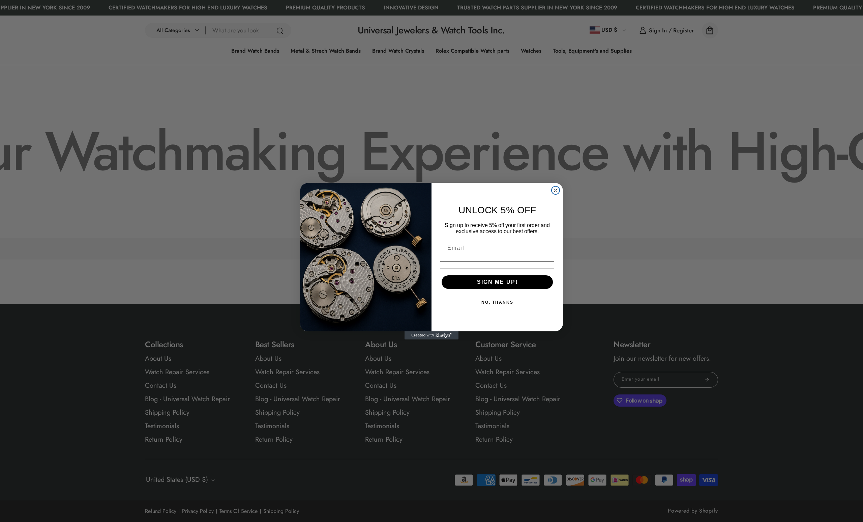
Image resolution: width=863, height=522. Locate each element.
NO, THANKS (497, 302)
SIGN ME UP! (497, 282)
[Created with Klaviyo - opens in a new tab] (431, 335)
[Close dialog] (556, 190)
